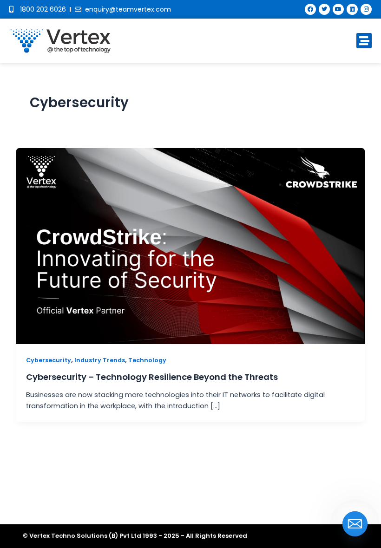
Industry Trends (99, 360)
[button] (364, 40)
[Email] (355, 523)
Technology (147, 360)
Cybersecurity (48, 360)
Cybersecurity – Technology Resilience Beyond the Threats (152, 377)
